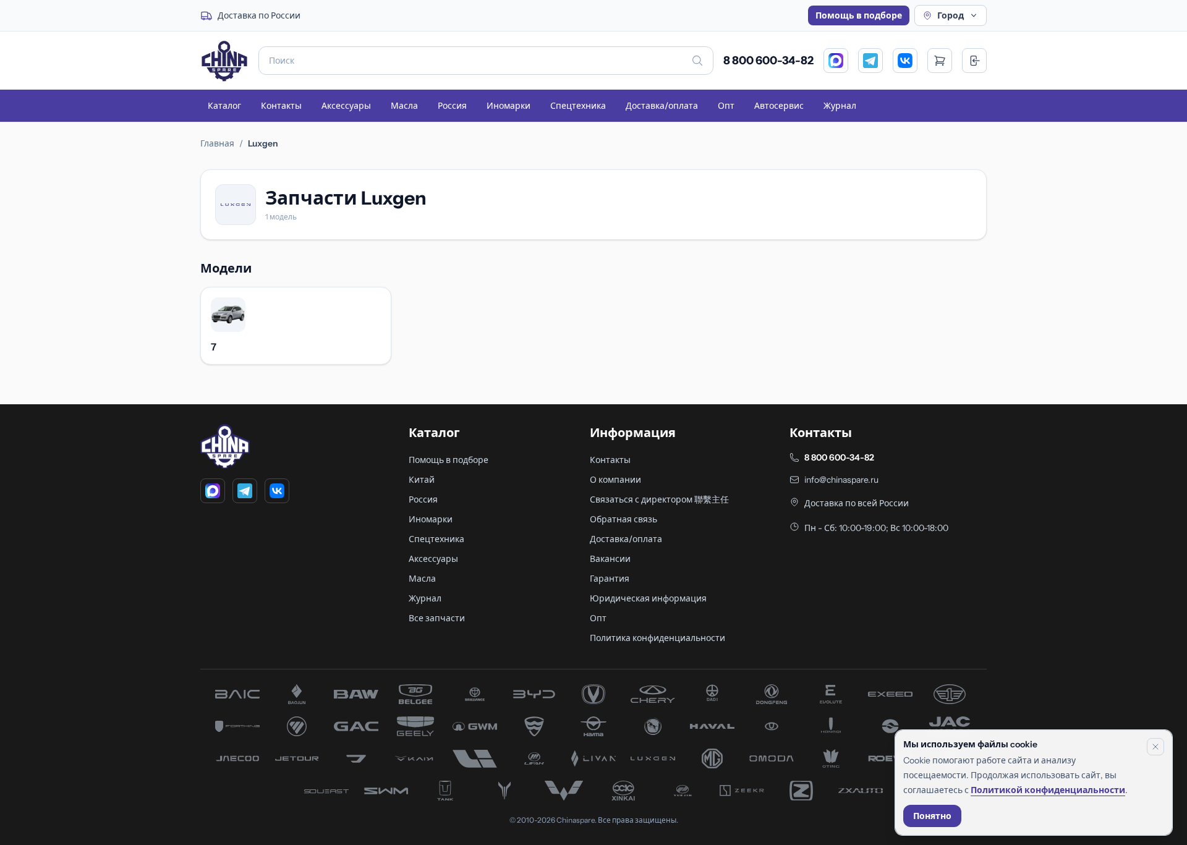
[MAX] (835, 60)
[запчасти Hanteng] (653, 726)
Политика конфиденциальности (657, 637)
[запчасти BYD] (534, 694)
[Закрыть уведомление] (1155, 746)
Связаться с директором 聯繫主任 (659, 499)
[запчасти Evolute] (831, 694)
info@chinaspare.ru (841, 479)
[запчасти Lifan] (534, 758)
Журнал (839, 105)
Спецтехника (578, 105)
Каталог (224, 105)
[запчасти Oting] (831, 758)
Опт (726, 105)
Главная (217, 143)
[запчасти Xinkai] (623, 790)
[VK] (905, 60)
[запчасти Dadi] (712, 694)
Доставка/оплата (662, 105)
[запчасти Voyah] (504, 790)
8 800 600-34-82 (768, 60)
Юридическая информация (648, 598)
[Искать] (697, 60)
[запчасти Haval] (712, 726)
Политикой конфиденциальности (1048, 790)
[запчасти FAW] (949, 694)
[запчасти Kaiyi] (415, 758)
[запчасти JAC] (949, 726)
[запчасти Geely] (415, 726)
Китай (422, 479)
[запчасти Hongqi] (831, 726)
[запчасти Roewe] (890, 758)
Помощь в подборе (858, 15)
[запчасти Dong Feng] (771, 694)
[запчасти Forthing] (237, 726)
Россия (452, 105)
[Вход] (974, 60)
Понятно (932, 816)
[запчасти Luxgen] (653, 758)
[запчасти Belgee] (415, 694)
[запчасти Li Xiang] (475, 758)
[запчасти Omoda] (771, 758)
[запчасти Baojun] (296, 694)
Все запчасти (437, 618)
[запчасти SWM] (386, 790)
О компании (615, 479)
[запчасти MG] (712, 758)
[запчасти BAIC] (237, 694)
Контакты (281, 105)
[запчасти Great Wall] (475, 726)
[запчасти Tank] (445, 790)
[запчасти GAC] (356, 726)
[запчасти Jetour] (296, 758)
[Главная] (224, 60)
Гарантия (609, 578)
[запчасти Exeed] (890, 694)
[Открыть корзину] (939, 60)
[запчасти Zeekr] (742, 790)
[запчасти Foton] (296, 726)
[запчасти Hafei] (534, 726)
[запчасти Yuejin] (682, 790)
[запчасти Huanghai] (890, 726)
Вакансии (610, 558)
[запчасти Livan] (593, 758)
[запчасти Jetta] (356, 758)
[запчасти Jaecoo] (237, 758)
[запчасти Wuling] (564, 790)
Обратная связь (623, 519)
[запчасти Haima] (593, 726)
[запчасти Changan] (593, 694)
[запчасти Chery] (653, 694)
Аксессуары (346, 105)
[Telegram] (870, 60)
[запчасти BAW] (356, 694)
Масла (404, 105)
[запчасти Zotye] (801, 790)
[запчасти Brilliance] (475, 694)
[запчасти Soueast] (326, 790)
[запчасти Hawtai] (771, 726)
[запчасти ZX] (860, 790)
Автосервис (779, 105)
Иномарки (508, 105)
